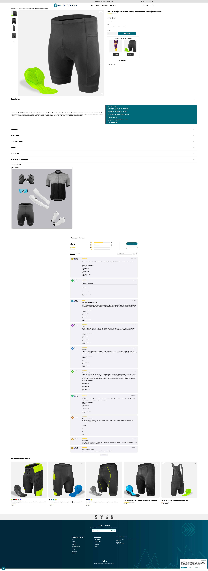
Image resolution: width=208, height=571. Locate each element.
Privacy (73, 541)
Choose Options (28, 495)
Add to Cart (116, 54)
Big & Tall (96, 542)
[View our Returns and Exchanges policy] (96, 517)
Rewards (74, 549)
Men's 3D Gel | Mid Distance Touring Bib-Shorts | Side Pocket (174, 500)
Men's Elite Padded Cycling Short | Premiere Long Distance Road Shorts (102, 502)
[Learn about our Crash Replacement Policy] (101, 517)
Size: (108, 24)
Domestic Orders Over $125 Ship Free (104, 1)
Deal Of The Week (146, 1)
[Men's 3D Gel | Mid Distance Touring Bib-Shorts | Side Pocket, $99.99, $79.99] (179, 480)
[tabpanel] (14, 13)
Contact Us (74, 544)
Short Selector (105, 5)
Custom (97, 5)
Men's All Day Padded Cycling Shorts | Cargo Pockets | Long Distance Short (65, 502)
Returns (73, 547)
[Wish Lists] (147, 5)
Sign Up (113, 530)
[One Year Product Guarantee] (112, 517)
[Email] (109, 64)
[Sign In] (150, 5)
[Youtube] (106, 561)
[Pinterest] (114, 64)
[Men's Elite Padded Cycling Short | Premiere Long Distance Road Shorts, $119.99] (104, 480)
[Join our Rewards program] (107, 517)
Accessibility (74, 542)
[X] (113, 64)
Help (152, 1)
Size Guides (74, 551)
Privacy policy (203, 560)
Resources (112, 5)
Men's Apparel (97, 539)
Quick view (41, 466)
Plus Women (97, 544)
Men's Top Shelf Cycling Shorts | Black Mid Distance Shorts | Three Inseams (140, 500)
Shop (92, 5)
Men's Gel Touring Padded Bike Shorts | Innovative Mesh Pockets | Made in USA (28, 502)
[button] (137, 253)
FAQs (73, 539)
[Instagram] (104, 561)
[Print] (111, 64)
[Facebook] (107, 64)
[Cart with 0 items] (153, 5)
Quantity (108, 30)
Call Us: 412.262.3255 (76, 546)
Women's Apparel (98, 541)
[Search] (144, 5)
